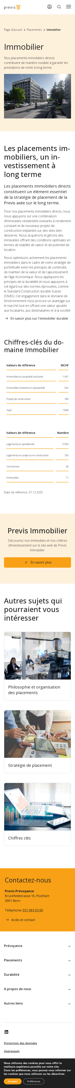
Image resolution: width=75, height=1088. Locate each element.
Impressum (12, 1051)
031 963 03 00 (33, 910)
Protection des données (20, 1043)
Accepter (13, 1081)
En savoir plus (41, 562)
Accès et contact (23, 920)
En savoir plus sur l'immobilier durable (39, 318)
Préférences (33, 1081)
